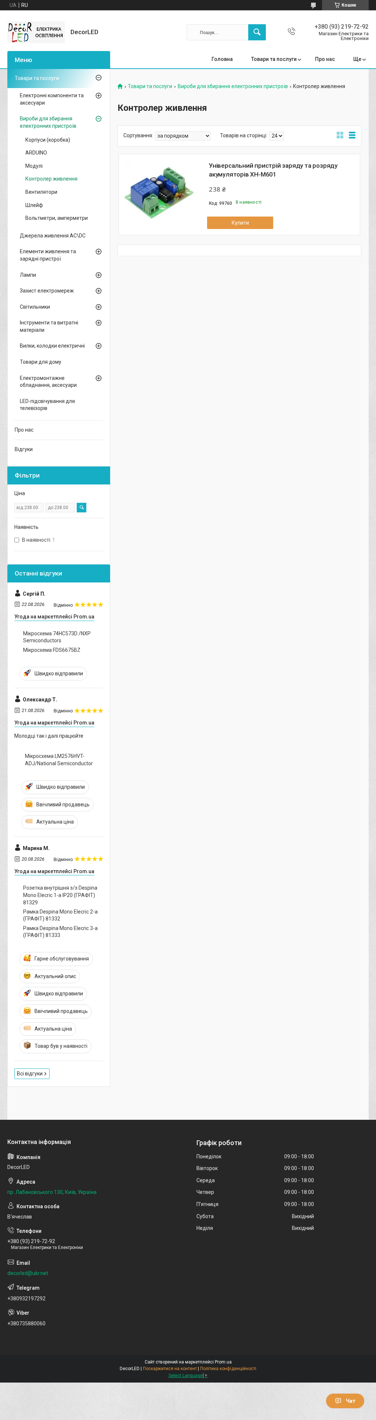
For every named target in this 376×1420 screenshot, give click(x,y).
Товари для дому (40, 362)
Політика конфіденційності (228, 1368)
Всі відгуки (30, 1073)
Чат (350, 1401)
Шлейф (34, 205)
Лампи (28, 275)
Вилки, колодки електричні (52, 346)
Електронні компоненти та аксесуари (52, 99)
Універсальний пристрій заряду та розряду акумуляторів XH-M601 (273, 170)
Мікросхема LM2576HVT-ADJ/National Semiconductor (59, 759)
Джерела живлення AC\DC (53, 236)
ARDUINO (36, 153)
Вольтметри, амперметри (56, 218)
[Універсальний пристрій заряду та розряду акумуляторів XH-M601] (159, 194)
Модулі (34, 166)
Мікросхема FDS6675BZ (51, 650)
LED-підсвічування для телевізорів (47, 404)
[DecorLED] (36, 32)
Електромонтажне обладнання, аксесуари (48, 381)
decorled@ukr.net (27, 1273)
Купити (240, 223)
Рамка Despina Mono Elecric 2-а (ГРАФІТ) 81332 (60, 915)
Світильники (35, 307)
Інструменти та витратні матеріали (49, 326)
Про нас (325, 59)
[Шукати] (257, 32)
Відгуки (24, 449)
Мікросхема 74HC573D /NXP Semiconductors (57, 637)
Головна (222, 59)
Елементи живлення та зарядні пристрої (48, 255)
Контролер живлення (51, 179)
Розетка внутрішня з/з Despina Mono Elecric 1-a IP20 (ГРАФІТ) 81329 (60, 895)
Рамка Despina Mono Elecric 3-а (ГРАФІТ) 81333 (60, 931)
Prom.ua (223, 1362)
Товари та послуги (274, 59)
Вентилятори (41, 192)
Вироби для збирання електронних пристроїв (233, 86)
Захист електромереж (47, 291)
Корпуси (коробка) (47, 140)
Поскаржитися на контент (170, 1368)
